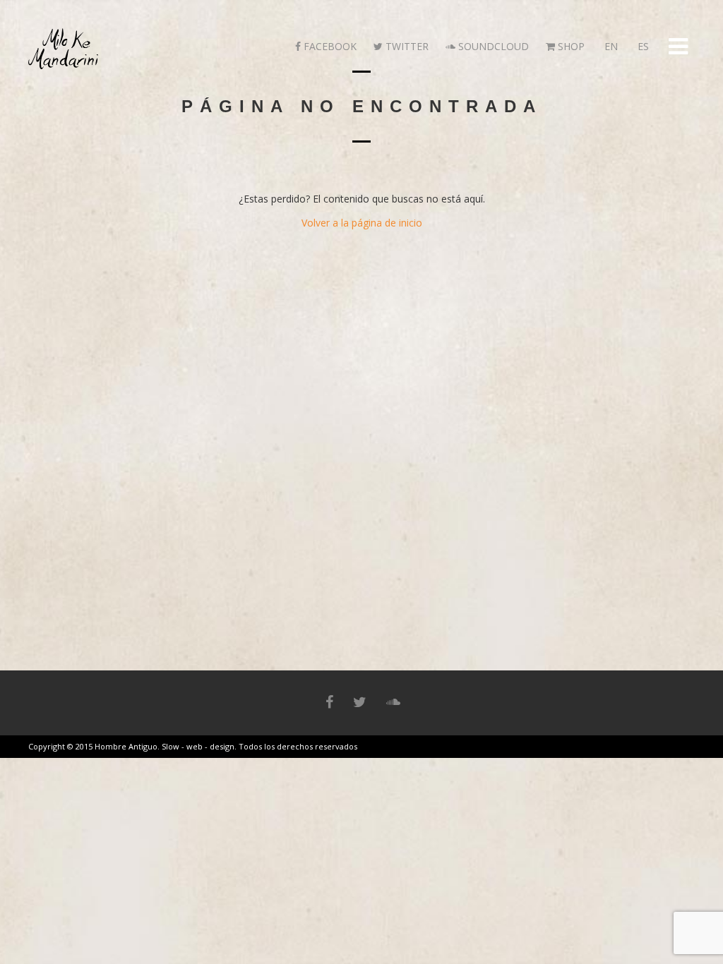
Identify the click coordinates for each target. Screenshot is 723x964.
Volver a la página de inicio (361, 222)
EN (610, 46)
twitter (406, 46)
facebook (329, 46)
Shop (570, 46)
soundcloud (492, 46)
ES (642, 46)
